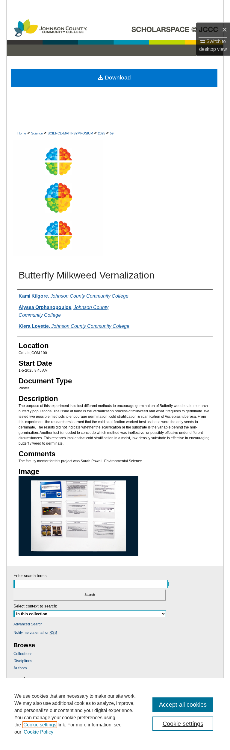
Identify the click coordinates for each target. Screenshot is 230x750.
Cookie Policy (38, 731)
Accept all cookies (183, 704)
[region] (115, 714)
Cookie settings (39, 724)
